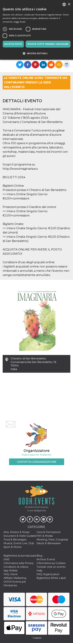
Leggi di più (20, 21)
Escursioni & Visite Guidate (20, 535)
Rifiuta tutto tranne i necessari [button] (48, 44)
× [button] (69, 4)
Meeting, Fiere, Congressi (52, 539)
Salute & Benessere (48, 543)
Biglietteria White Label (51, 578)
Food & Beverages (15, 539)
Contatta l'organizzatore (36, 461)
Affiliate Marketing (15, 578)
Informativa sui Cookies (50, 563)
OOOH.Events (40, 507)
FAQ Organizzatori (47, 574)
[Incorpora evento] (59, 64)
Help (39, 570)
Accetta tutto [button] (13, 44)
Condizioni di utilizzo (16, 566)
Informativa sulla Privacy (19, 563)
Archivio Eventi (45, 559)
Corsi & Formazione (48, 532)
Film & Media (44, 535)
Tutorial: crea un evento (51, 566)
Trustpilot (37, 638)
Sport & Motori (13, 547)
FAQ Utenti (11, 574)
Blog (39, 555)
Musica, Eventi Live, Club (19, 543)
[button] (36, 53)
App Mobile (11, 570)
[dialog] (36, 30)
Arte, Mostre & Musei (17, 532)
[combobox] (64, 4)
